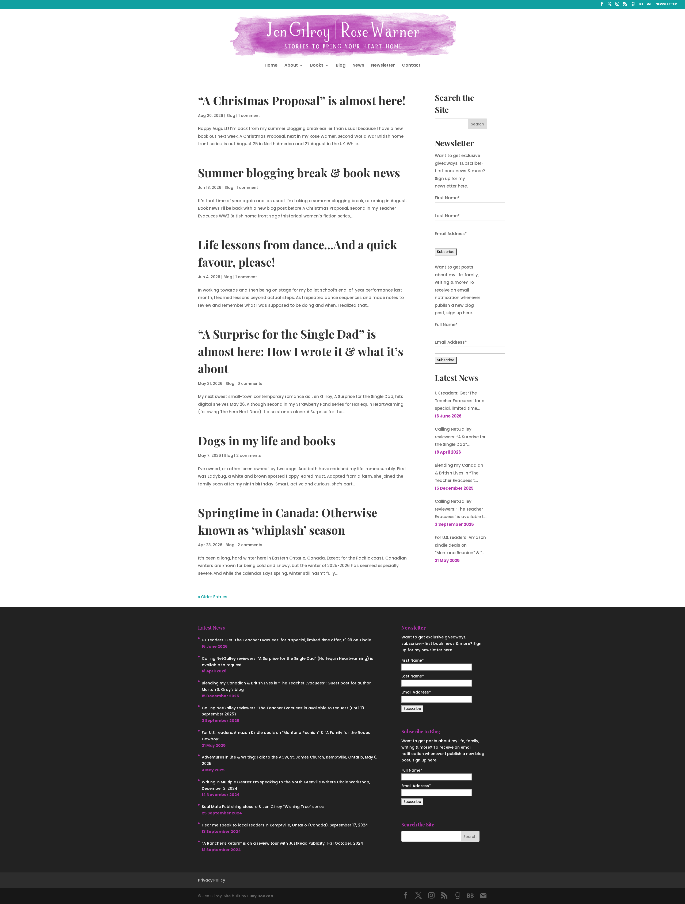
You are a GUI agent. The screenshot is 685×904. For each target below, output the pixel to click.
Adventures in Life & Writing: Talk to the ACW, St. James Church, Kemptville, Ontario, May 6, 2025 (289, 760)
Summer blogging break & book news (299, 172)
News (358, 65)
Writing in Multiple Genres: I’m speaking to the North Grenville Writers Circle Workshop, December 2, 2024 (286, 785)
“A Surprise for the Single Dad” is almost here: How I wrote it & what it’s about (300, 351)
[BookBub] (641, 5)
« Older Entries (212, 597)
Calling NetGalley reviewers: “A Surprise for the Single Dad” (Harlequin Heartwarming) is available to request (460, 437)
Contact (411, 65)
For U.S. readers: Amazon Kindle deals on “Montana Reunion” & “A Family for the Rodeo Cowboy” (460, 546)
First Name (447, 198)
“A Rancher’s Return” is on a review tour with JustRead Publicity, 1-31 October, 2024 (282, 843)
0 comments (250, 383)
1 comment (249, 115)
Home (271, 65)
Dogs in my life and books (267, 440)
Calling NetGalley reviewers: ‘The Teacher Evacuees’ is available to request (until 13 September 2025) (460, 510)
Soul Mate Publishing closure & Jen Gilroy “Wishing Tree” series (263, 806)
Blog (340, 65)
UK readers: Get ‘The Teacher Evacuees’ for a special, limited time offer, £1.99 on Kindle (460, 401)
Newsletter (383, 65)
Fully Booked (260, 896)
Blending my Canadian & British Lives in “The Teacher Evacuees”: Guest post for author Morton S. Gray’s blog (459, 473)
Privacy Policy (211, 880)
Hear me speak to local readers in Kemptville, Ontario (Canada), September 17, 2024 (285, 825)
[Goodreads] (633, 5)
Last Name (447, 216)
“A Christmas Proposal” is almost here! (301, 100)
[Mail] (648, 5)
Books (317, 65)
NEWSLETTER (666, 4)
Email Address (451, 233)
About (291, 65)
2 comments (248, 455)
